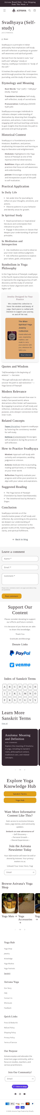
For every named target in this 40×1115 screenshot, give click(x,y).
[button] (4, 10)
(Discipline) (12, 426)
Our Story (8, 988)
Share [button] (6, 39)
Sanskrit (7, 973)
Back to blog (21, 539)
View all (5, 723)
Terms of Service (10, 1042)
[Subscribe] (33, 872)
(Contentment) (15, 437)
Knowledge (8, 959)
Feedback (7, 1008)
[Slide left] (15, 770)
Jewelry (7, 954)
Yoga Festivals (9, 968)
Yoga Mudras (9, 964)
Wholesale (8, 1003)
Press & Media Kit (11, 1023)
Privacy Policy (9, 1037)
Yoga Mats (8, 916)
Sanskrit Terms (20, 794)
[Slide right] (24, 770)
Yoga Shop (8, 949)
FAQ (5, 993)
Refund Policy (9, 1028)
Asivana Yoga (16, 1111)
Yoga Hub (20, 800)
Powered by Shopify (27, 1111)
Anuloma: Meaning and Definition (17, 737)
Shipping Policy (10, 1032)
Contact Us (8, 998)
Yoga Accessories (25, 918)
